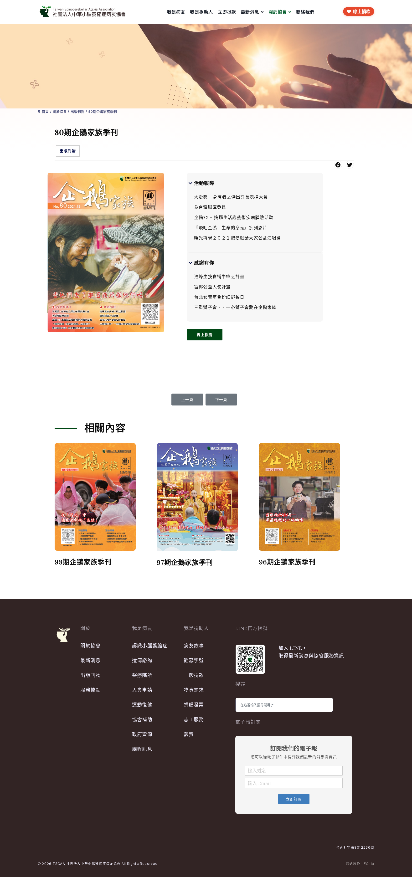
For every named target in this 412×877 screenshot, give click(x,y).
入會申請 (142, 690)
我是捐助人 (201, 12)
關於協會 (277, 12)
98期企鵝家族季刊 (83, 562)
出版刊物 (68, 151)
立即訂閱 (294, 799)
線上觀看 (205, 334)
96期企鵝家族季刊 (287, 562)
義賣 (189, 734)
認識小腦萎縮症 (149, 646)
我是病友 (176, 12)
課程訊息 (142, 749)
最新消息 (250, 12)
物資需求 (194, 690)
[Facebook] (338, 165)
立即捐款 (227, 12)
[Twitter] (350, 165)
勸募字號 (194, 660)
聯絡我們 (305, 12)
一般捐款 (194, 675)
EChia (369, 863)
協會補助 (142, 720)
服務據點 (90, 690)
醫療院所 (142, 675)
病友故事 (194, 646)
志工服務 (194, 720)
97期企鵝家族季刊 (185, 562)
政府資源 (142, 734)
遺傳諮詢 (142, 660)
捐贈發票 (194, 705)
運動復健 (142, 705)
